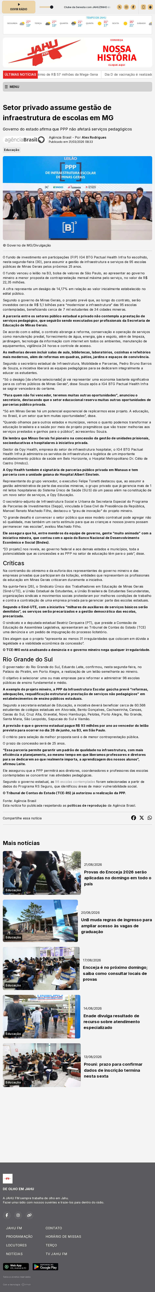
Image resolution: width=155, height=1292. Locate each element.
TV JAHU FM (56, 1254)
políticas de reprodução (87, 805)
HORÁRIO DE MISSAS (63, 1237)
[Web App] (143, 7)
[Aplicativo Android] (150, 7)
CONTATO (54, 1228)
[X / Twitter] (119, 7)
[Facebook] (133, 7)
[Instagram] (126, 7)
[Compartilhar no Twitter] (141, 818)
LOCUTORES (16, 1245)
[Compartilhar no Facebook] (133, 818)
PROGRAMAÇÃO (19, 1237)
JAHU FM (14, 1228)
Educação (11, 150)
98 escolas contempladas (75, 782)
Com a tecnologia (11, 1284)
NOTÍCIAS (14, 1254)
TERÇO (51, 1245)
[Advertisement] (77, 1121)
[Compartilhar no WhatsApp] (149, 818)
